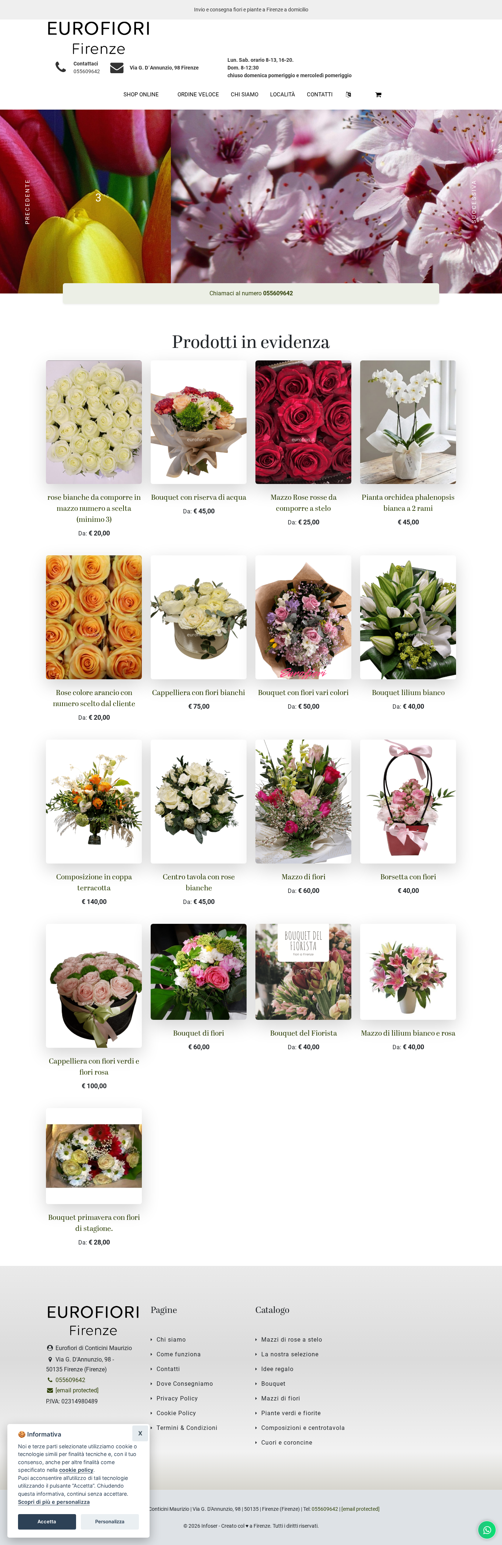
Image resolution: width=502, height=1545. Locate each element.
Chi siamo (171, 1339)
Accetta (46, 1521)
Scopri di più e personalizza (54, 1502)
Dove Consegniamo (185, 1383)
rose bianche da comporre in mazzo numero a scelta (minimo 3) (94, 509)
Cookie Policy (176, 1413)
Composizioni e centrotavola (303, 1427)
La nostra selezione (290, 1354)
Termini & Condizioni (187, 1427)
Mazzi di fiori (280, 1398)
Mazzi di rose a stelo (291, 1339)
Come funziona (179, 1354)
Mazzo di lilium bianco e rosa (408, 1034)
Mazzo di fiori (304, 877)
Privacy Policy (177, 1398)
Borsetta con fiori (408, 877)
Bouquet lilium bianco (408, 693)
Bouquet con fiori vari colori (303, 693)
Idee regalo (277, 1369)
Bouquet (273, 1383)
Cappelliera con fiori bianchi (198, 693)
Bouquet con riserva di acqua (198, 498)
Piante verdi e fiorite (291, 1413)
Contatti (168, 1369)
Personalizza (110, 1521)
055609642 (86, 71)
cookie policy (76, 1470)
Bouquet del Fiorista (303, 1034)
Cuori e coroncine (286, 1442)
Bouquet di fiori (198, 1034)
